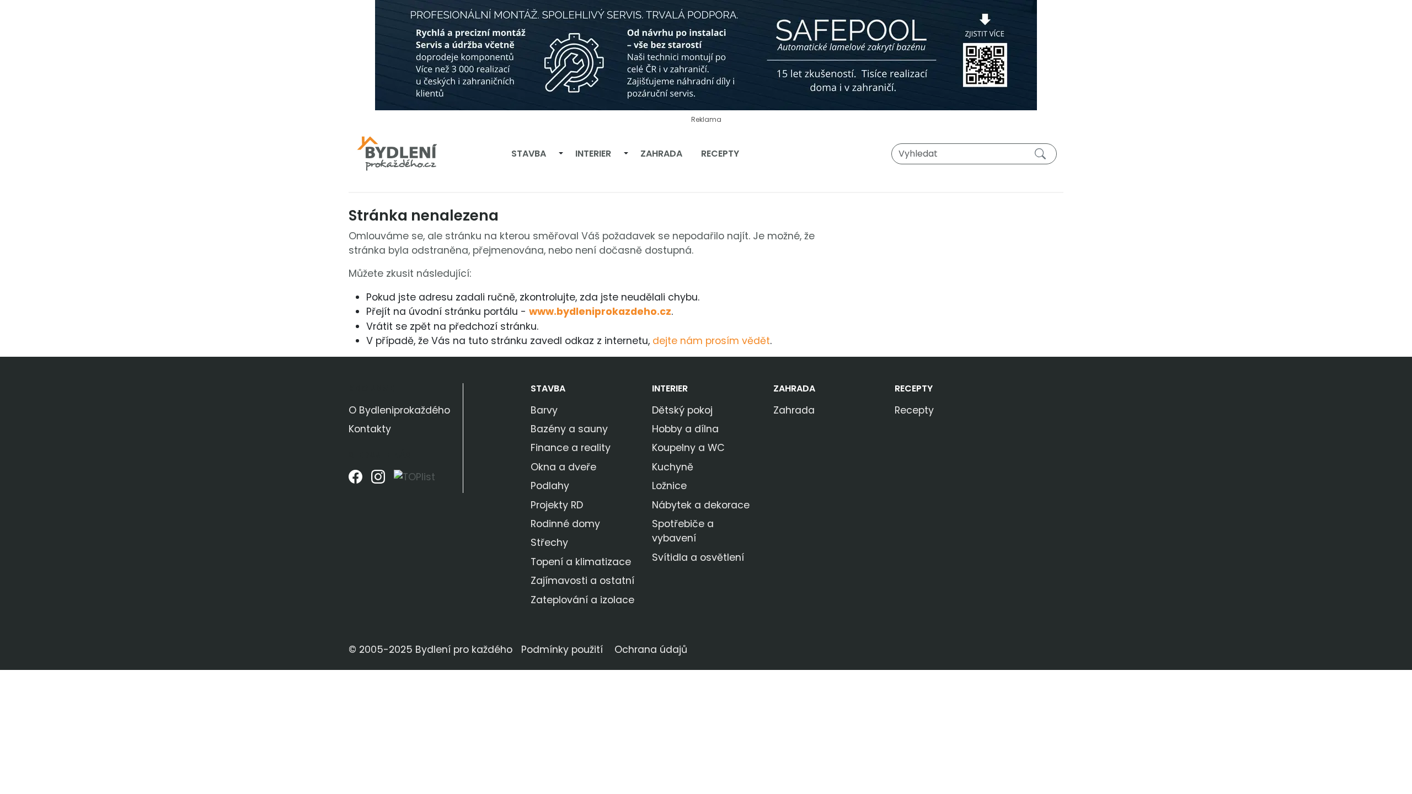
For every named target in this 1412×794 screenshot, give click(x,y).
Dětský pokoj (682, 410)
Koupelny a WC (688, 447)
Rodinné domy (565, 523)
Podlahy (550, 485)
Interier (593, 153)
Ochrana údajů (650, 649)
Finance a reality (571, 447)
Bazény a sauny (569, 429)
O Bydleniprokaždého (399, 410)
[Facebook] (355, 481)
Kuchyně (672, 467)
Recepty (720, 153)
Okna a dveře (563, 467)
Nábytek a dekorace (701, 505)
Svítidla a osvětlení (698, 557)
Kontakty (370, 429)
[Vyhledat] (1042, 153)
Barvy (544, 410)
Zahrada (661, 153)
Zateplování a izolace (582, 600)
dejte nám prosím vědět (711, 340)
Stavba (528, 153)
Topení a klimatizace (581, 561)
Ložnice (669, 485)
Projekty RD (557, 505)
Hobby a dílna (685, 429)
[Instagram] (378, 481)
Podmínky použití (562, 649)
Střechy (549, 542)
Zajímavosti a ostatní (582, 580)
